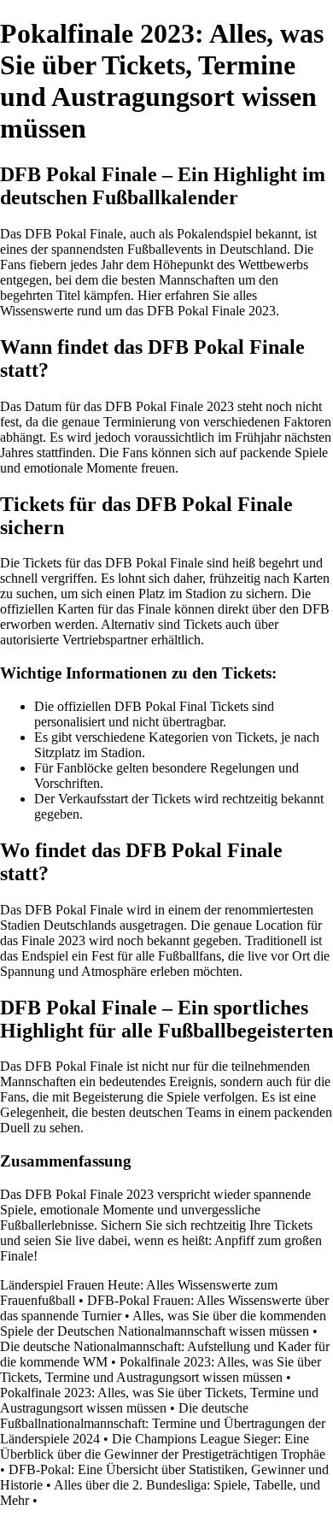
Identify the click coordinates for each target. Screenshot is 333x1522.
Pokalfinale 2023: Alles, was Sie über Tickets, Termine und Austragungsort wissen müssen (160, 1369)
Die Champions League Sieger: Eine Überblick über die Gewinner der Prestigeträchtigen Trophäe (162, 1446)
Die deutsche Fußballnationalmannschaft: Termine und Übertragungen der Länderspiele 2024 (162, 1423)
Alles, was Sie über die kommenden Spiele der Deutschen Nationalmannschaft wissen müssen (163, 1323)
